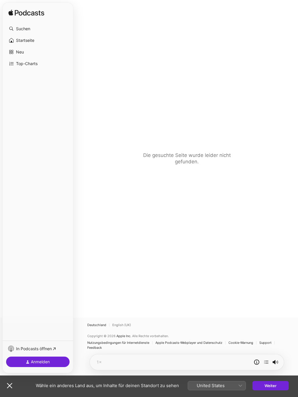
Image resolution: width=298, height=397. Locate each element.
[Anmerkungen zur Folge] (256, 362)
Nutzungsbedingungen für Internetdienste (118, 342)
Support (265, 342)
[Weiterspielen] (266, 362)
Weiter (270, 385)
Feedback (94, 347)
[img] (26, 13)
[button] (37, 29)
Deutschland (96, 325)
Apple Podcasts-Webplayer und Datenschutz (188, 342)
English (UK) (121, 325)
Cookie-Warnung (240, 342)
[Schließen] (9, 385)
